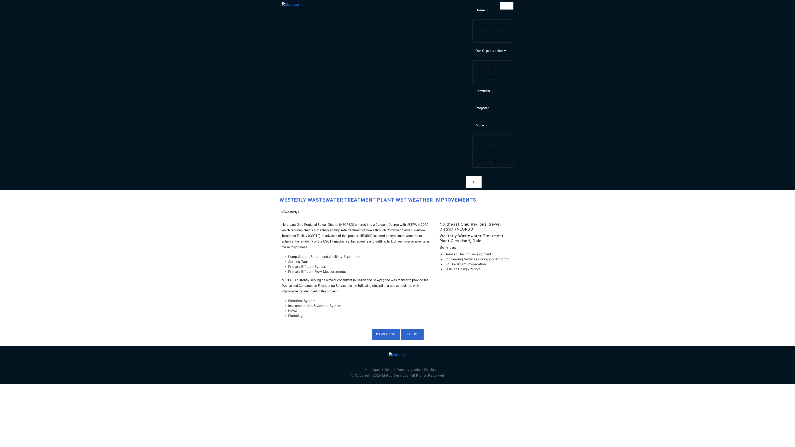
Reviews (486, 36)
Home (480, 10)
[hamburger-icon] (506, 6)
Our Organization (489, 51)
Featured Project (493, 26)
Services (483, 91)
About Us (486, 66)
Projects (482, 108)
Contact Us (488, 161)
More (480, 125)
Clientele (486, 76)
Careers (485, 151)
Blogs (484, 141)
